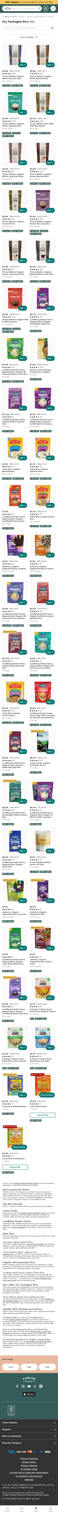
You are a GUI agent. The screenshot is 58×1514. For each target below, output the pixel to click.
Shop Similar (47, 1095)
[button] (53, 8)
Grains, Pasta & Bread (36, 17)
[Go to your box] (53, 8)
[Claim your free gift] (45, 8)
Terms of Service (29, 1459)
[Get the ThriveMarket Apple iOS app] (29, 1394)
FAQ (47, 1367)
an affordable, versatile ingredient (38, 1341)
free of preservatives (35, 1244)
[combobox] (22, 8)
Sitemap (29, 1480)
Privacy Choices (29, 1466)
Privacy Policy (29, 1462)
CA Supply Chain (29, 1469)
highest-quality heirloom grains (33, 1213)
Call (29, 1367)
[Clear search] (39, 8)
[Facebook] (17, 1386)
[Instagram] (23, 1386)
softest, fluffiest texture (18, 1319)
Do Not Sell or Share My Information (29, 1473)
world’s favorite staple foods (26, 1183)
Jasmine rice (8, 1254)
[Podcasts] (41, 1386)
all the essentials (18, 1227)
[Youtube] (29, 1386)
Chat (10, 1367)
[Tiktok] (35, 1386)
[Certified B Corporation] (16, 1410)
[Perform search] (7, 8)
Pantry (21, 17)
